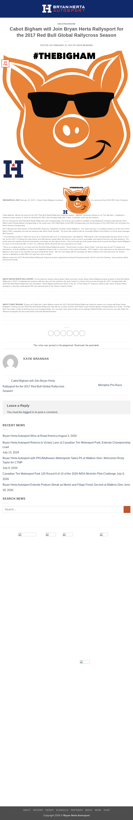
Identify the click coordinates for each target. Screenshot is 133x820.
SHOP (107, 810)
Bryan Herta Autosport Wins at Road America (30, 435)
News (98, 810)
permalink (94, 345)
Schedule (62, 810)
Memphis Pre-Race (110, 385)
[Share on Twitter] (63, 333)
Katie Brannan (85, 45)
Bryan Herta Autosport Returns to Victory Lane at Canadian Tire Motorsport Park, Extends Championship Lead (66, 445)
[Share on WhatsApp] (51, 333)
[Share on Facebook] (57, 333)
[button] (5, 8)
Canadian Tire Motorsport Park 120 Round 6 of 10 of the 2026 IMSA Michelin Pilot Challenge (59, 473)
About (27, 810)
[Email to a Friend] (70, 333)
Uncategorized (66, 24)
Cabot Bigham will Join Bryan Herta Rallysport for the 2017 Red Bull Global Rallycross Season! (33, 385)
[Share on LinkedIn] (82, 333)
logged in (28, 412)
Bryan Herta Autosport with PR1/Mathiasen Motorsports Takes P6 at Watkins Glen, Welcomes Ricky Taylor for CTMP (63, 460)
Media (88, 810)
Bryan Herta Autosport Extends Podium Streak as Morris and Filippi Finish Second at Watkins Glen (63, 484)
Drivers (38, 810)
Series (49, 810)
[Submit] (127, 509)
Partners (77, 810)
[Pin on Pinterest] (76, 333)
